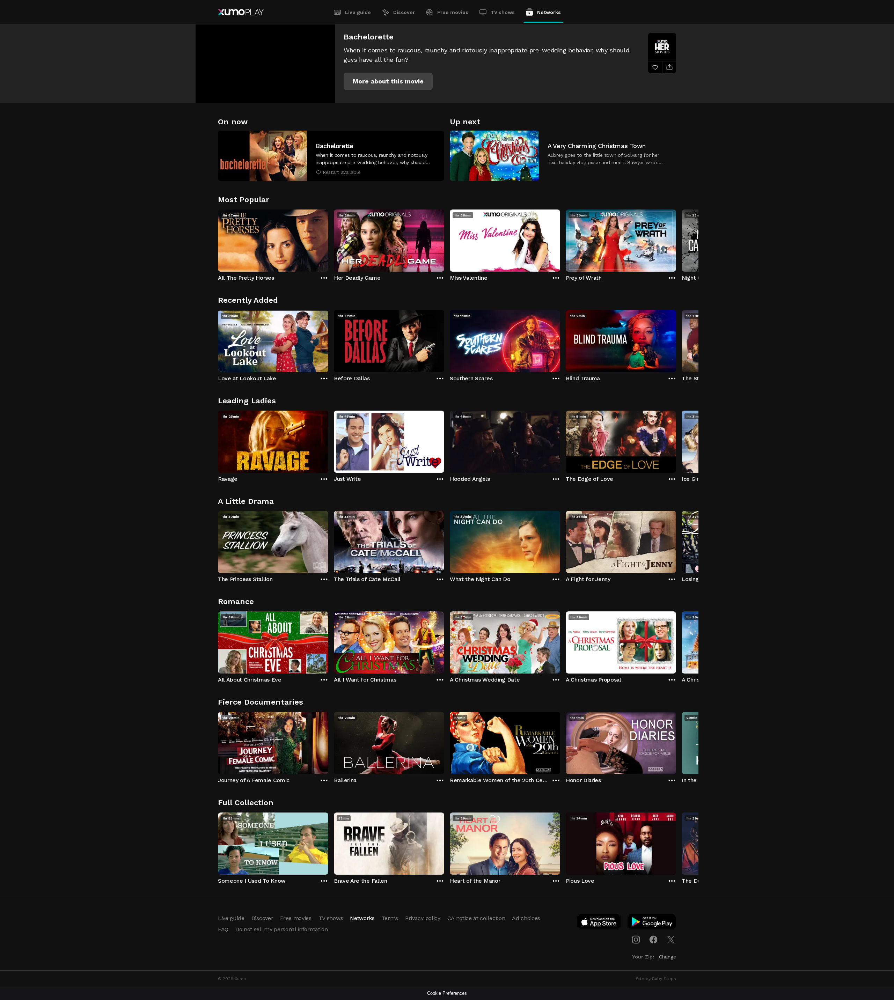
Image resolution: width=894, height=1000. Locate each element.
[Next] (676, 238)
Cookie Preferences (447, 993)
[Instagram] (636, 939)
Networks (549, 12)
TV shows (503, 12)
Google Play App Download (652, 923)
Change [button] (667, 956)
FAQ (223, 929)
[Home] (241, 12)
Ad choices (526, 918)
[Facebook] (653, 939)
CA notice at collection (476, 918)
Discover (404, 12)
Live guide (358, 12)
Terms (390, 918)
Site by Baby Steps (656, 978)
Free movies (452, 12)
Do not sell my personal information (281, 929)
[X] (671, 939)
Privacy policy (422, 918)
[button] (388, 81)
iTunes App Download (599, 923)
